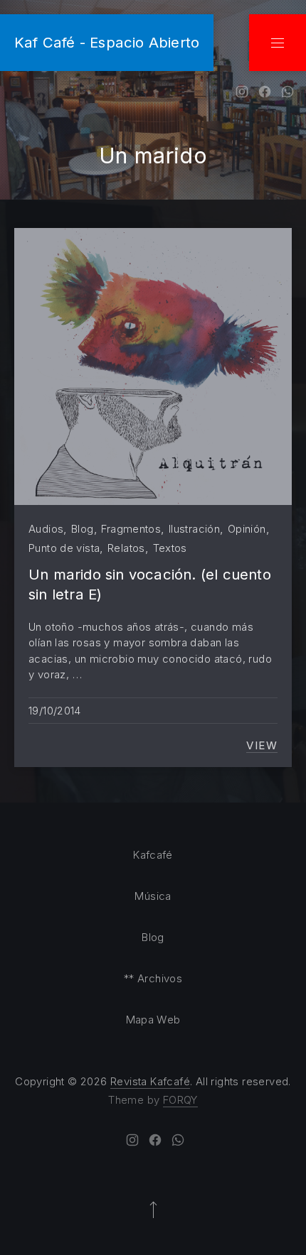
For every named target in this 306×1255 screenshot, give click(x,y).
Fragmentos (131, 529)
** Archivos (153, 978)
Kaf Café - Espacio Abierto (106, 42)
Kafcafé (153, 855)
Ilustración (194, 529)
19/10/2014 (54, 710)
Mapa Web (153, 1019)
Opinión (247, 529)
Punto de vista (64, 548)
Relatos (126, 548)
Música (152, 896)
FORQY (180, 1100)
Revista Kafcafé (150, 1081)
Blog (82, 529)
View (262, 746)
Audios (45, 529)
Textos (170, 548)
